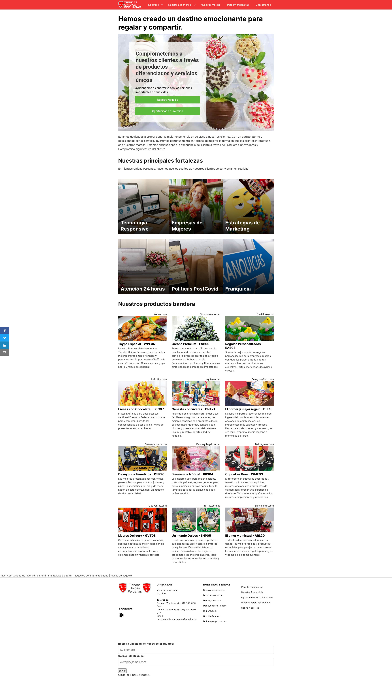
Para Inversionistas (238, 4)
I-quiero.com (213, 379)
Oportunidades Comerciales (257, 597)
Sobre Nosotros (250, 607)
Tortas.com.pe (212, 505)
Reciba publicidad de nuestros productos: (146, 643)
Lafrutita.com (159, 379)
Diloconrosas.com (210, 314)
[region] (196, 82)
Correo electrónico (131, 655)
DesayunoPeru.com (262, 379)
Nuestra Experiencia (180, 4)
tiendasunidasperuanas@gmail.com (177, 619)
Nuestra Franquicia (252, 592)
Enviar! (122, 670)
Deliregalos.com (264, 444)
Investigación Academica (255, 602)
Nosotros (153, 4)
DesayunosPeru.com (214, 605)
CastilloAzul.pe (265, 314)
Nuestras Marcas (210, 4)
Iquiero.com (210, 611)
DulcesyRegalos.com (208, 444)
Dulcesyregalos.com (214, 621)
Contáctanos (263, 4)
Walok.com (160, 314)
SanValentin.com (264, 505)
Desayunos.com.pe (156, 444)
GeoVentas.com (158, 505)
